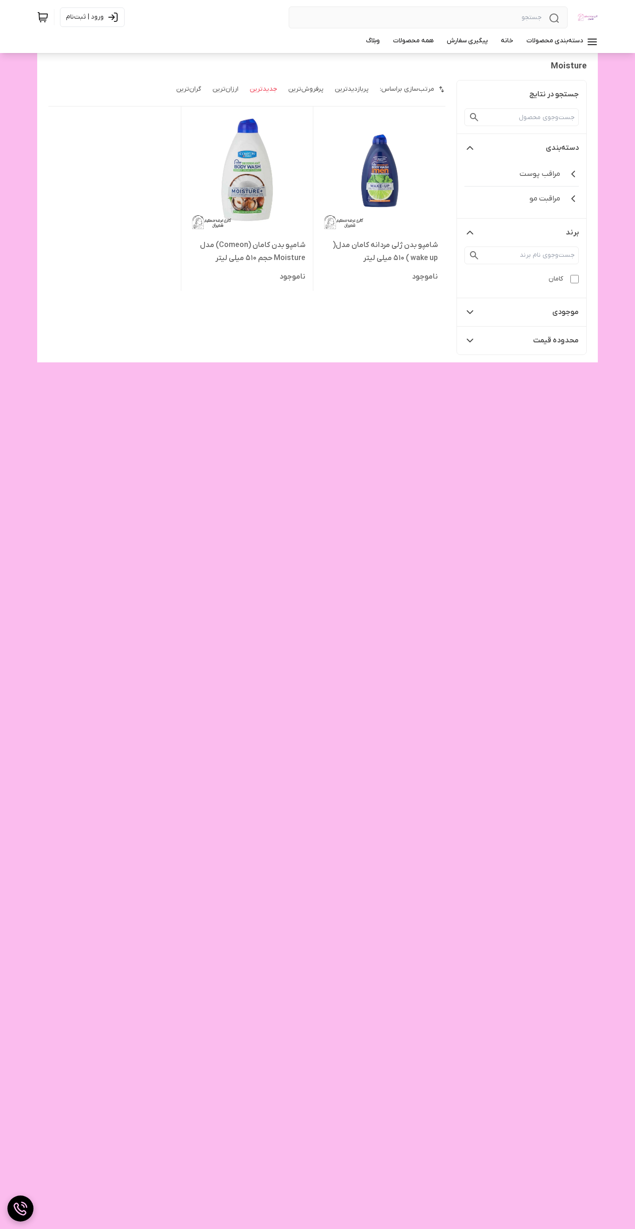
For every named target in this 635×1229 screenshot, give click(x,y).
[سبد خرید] (42, 17)
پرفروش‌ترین (306, 89)
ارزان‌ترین (225, 89)
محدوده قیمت (556, 340)
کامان (556, 278)
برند (572, 232)
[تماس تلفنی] (20, 1209)
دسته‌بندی (562, 148)
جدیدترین (263, 89)
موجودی (565, 312)
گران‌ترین (188, 89)
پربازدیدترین (352, 89)
